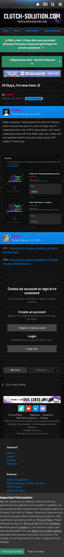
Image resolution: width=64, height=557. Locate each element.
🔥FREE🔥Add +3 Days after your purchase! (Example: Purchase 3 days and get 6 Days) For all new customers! (30, 44)
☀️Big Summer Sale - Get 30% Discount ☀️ (32, 61)
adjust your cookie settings (47, 530)
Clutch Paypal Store (18, 479)
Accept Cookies (13, 551)
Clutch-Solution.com (28, 421)
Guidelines (54, 523)
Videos (10, 456)
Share (16, 369)
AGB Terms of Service (26, 418)
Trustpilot (12, 463)
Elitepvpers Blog (16, 490)
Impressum (35, 415)
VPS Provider (14, 486)
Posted (26, 114)
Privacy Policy (15, 415)
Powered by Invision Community (32, 433)
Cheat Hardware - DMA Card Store (26, 483)
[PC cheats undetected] (32, 73)
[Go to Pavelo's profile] (6, 238)
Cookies (44, 418)
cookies (23, 527)
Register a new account (32, 327)
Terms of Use (31, 523)
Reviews (11, 460)
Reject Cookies (35, 551)
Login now (32, 348)
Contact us (48, 415)
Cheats (11, 452)
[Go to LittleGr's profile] (6, 112)
